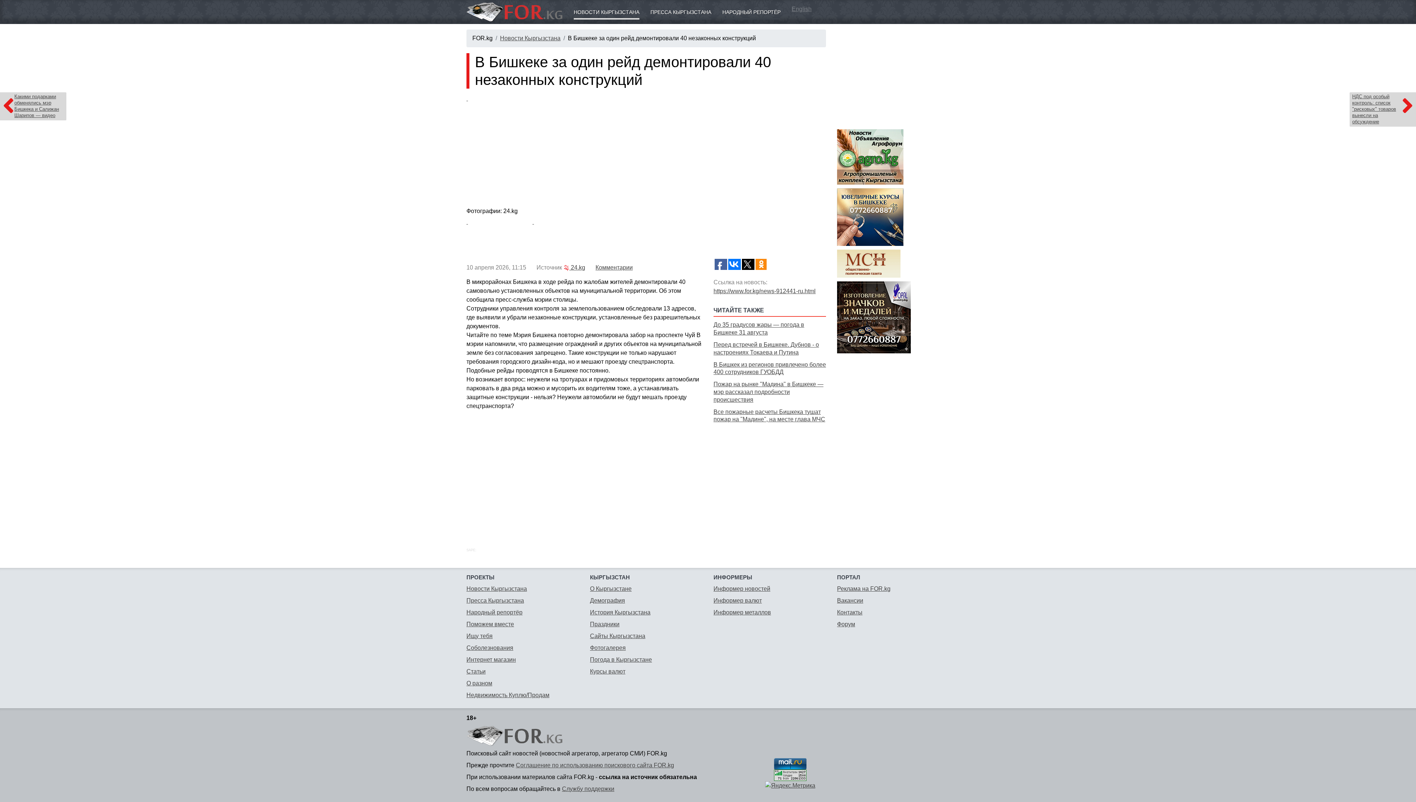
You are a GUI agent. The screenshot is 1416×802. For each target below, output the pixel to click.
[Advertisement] (770, 477)
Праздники (605, 624)
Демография (607, 600)
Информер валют (738, 600)
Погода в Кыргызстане (621, 660)
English (802, 9)
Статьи (476, 671)
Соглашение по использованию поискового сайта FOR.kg (595, 765)
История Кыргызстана (620, 612)
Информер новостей (742, 589)
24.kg (577, 267)
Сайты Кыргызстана (617, 636)
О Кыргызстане (611, 589)
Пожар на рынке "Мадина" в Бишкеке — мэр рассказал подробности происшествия (768, 392)
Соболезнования (489, 648)
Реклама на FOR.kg (864, 589)
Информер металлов (742, 612)
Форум (846, 624)
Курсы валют (607, 671)
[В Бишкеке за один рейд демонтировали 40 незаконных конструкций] (646, 149)
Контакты (850, 612)
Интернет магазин (491, 660)
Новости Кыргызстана (606, 12)
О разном (479, 683)
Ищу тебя (479, 636)
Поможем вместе (490, 624)
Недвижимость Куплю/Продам (507, 695)
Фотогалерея (608, 648)
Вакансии (850, 600)
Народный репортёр (751, 12)
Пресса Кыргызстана (680, 12)
